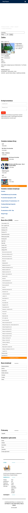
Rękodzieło (4, 315)
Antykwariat (4, 263)
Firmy (12, 26)
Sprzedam (4, 445)
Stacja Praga (4, 213)
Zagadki (3, 433)
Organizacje (4, 370)
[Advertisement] (14, 13)
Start (12, 479)
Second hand (5, 320)
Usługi (3, 247)
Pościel (3, 311)
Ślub (3, 243)
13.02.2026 (4, 172)
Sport (3, 241)
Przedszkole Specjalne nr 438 (8, 197)
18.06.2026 (4, 145)
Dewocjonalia (5, 285)
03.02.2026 (4, 177)
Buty (3, 278)
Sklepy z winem (5, 340)
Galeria (12, 489)
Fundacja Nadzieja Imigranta (8, 204)
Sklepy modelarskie (6, 331)
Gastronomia (4, 234)
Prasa (3, 313)
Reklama (13, 491)
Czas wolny (4, 223)
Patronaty (5, 486)
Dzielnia (3, 191)
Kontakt (13, 492)
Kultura (3, 368)
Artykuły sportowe (5, 271)
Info (12, 481)
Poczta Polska (4, 207)
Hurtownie (4, 291)
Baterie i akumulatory (6, 274)
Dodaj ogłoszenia (5, 451)
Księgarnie (4, 304)
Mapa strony (6, 484)
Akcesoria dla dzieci (6, 252)
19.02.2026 (11, 167)
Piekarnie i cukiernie (6, 309)
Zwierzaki (4, 355)
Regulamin (5, 483)
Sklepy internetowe (6, 329)
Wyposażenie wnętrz (6, 346)
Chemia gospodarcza (6, 282)
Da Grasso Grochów (14, 157)
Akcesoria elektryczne (6, 254)
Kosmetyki (4, 302)
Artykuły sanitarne (5, 269)
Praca (3, 447)
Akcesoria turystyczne (6, 258)
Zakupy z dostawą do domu (7, 349)
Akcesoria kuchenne (6, 256)
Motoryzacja (4, 236)
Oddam (3, 442)
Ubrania (3, 344)
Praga (12, 483)
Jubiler (3, 296)
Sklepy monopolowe (6, 333)
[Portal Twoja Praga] (7, 468)
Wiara (3, 379)
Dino (10, 179)
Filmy (3, 287)
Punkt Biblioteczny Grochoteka (9, 194)
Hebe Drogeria (5, 171)
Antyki (3, 260)
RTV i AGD (4, 318)
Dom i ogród (4, 225)
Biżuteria (4, 276)
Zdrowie (3, 353)
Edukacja (4, 230)
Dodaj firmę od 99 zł (14, 186)
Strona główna (5, 26)
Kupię (3, 440)
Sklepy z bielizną (5, 338)
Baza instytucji (6, 363)
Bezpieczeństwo (5, 366)
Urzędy (3, 377)
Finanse (3, 232)
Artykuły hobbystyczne (6, 267)
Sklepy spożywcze (6, 28)
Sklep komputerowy (6, 322)
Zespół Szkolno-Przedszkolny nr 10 (10, 201)
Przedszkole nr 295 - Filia (7, 210)
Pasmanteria (4, 307)
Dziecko (3, 227)
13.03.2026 (4, 154)
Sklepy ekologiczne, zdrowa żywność (9, 324)
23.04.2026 (4, 150)
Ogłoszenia (13, 487)
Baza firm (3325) (6, 220)
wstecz (2, 217)
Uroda (3, 245)
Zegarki (3, 351)
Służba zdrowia (5, 372)
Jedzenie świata (5, 293)
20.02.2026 (11, 159)
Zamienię (4, 449)
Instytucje (13, 486)
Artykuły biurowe (5, 265)
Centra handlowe (5, 280)
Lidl (3, 144)
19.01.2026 (11, 181)
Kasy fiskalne (4, 298)
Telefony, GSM (5, 342)
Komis (3, 300)
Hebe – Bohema (6, 153)
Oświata (3, 375)
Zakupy (16, 26)
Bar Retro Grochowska (7, 148)
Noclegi (3, 238)
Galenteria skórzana (6, 289)
